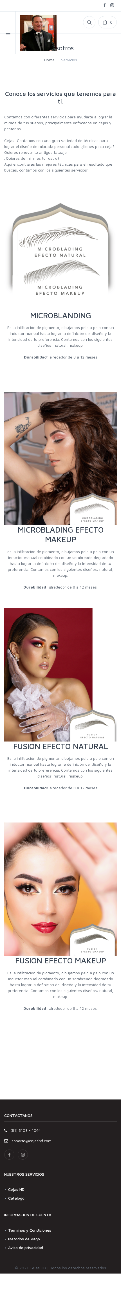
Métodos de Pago (24, 1238)
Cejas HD (16, 1189)
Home (49, 59)
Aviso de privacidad (25, 1247)
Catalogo (16, 1198)
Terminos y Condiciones (29, 1230)
